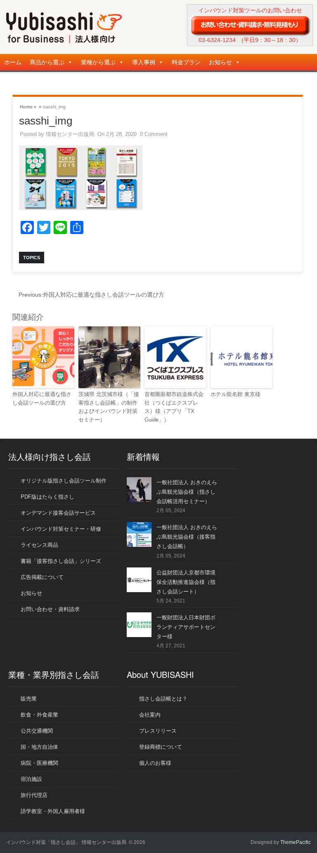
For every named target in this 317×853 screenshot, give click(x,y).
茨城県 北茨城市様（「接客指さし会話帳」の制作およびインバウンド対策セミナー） (108, 407)
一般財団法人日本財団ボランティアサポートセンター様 (185, 627)
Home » (28, 106)
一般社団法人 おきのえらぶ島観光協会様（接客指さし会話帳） (186, 536)
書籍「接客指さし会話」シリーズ (61, 561)
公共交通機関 (37, 731)
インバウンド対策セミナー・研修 (61, 529)
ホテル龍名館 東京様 (235, 394)
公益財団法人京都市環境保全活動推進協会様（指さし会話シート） (185, 582)
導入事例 (143, 62)
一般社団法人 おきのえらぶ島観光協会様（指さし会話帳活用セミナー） (186, 491)
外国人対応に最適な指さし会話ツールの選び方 (91, 294)
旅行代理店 (34, 795)
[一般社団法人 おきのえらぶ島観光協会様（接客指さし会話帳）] (139, 545)
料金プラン (186, 62)
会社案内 (150, 715)
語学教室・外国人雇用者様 (53, 811)
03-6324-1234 (217, 40)
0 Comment (154, 134)
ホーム (12, 62)
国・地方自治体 (39, 747)
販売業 (29, 699)
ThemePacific (295, 842)
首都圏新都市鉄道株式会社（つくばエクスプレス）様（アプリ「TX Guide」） (173, 407)
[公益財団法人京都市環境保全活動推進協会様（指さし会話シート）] (139, 590)
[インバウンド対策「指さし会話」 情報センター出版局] (64, 42)
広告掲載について (42, 577)
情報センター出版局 (70, 134)
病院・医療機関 (39, 763)
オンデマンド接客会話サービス (58, 513)
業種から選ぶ (98, 62)
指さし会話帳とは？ (163, 699)
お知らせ (220, 62)
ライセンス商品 (39, 545)
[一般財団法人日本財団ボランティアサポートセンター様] (139, 635)
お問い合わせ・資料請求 (50, 609)
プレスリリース (158, 731)
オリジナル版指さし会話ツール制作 (63, 481)
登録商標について (160, 747)
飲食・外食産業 (39, 715)
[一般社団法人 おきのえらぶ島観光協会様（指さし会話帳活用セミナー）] (139, 500)
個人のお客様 (155, 763)
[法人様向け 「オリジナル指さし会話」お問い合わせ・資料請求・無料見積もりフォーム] (249, 25)
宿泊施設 (31, 779)
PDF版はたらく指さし (47, 497)
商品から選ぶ (47, 62)
